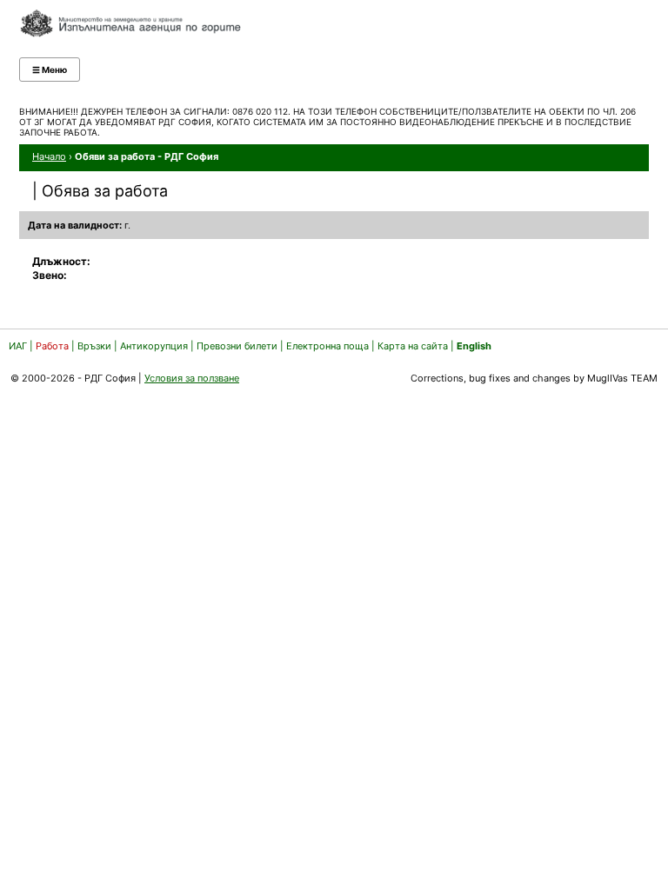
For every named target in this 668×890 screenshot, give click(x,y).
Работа (52, 346)
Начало (49, 156)
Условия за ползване (191, 378)
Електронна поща (328, 346)
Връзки (94, 346)
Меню (49, 69)
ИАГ (18, 346)
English (474, 346)
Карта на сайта (412, 346)
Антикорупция (154, 346)
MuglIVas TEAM (622, 378)
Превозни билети (237, 346)
